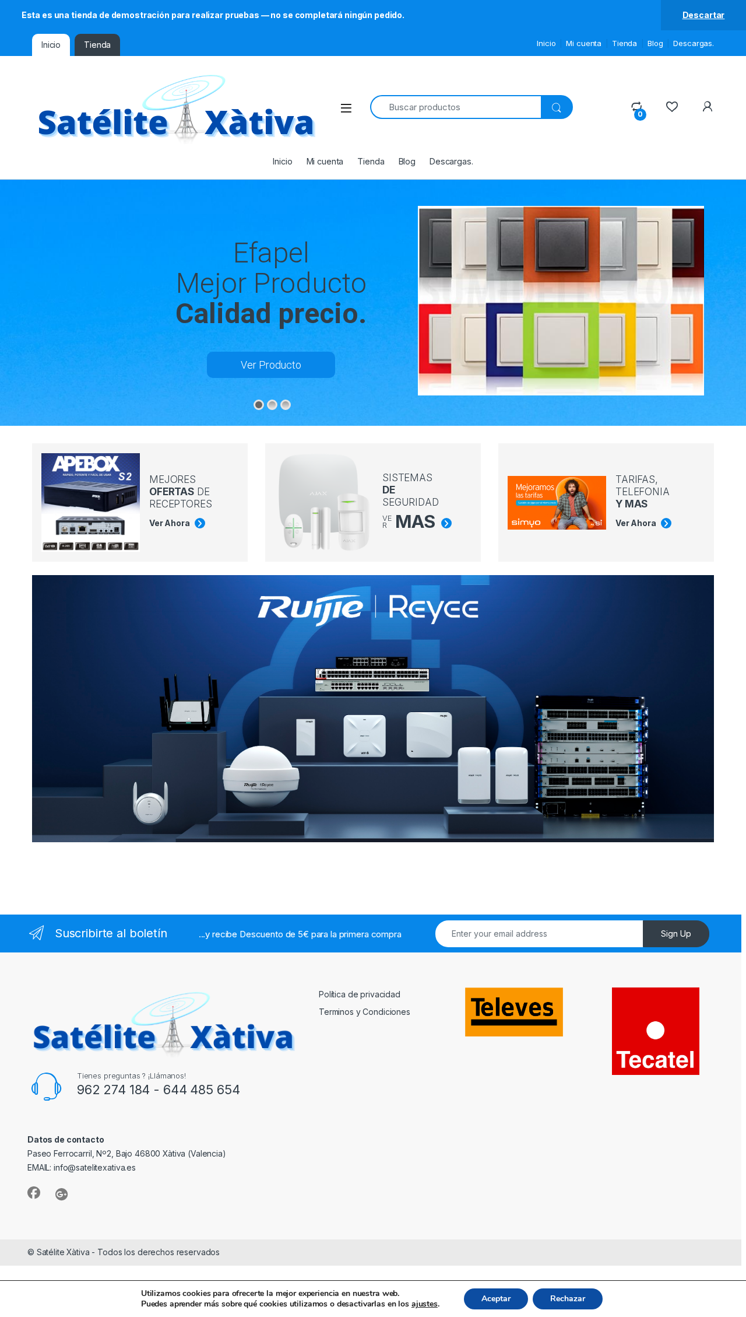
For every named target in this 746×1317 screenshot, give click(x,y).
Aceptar (496, 1298)
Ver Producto (271, 365)
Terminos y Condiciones (364, 1012)
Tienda (624, 43)
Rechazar (567, 1298)
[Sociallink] (33, 1192)
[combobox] (455, 107)
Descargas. (693, 43)
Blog (655, 43)
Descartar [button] (703, 15)
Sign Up (676, 933)
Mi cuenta (583, 43)
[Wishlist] (671, 107)
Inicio (546, 43)
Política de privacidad (359, 994)
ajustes (424, 1304)
